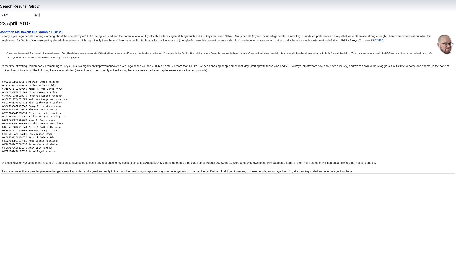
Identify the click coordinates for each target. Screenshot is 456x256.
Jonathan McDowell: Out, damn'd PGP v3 (31, 32)
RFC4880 (377, 40)
